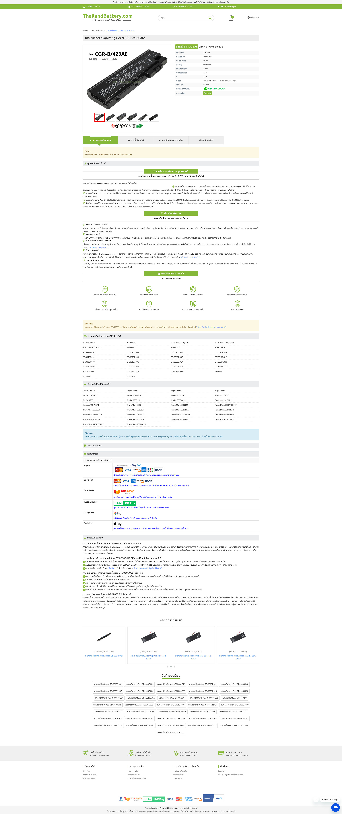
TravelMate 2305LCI (91, 410)
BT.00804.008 (221, 362)
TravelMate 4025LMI (135, 419)
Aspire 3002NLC (178, 395)
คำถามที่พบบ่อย (134, 775)
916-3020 (175, 347)
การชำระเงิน (177, 778)
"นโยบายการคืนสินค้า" (99, 247)
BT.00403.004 (133, 352)
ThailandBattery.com (169, 808)
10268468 (131, 342)
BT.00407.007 (177, 357)
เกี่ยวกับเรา (87, 771)
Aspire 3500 (88, 400)
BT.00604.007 (89, 362)
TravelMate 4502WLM (136, 424)
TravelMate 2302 (134, 405)
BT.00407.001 (89, 357)
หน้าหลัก (86, 31)
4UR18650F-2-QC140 (224, 342)
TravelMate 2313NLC (180, 410)
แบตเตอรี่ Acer (97, 31)
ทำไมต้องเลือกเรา (89, 778)
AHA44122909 (89, 352)
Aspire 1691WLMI (134, 395)
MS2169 (218, 371)
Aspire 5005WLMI (178, 400)
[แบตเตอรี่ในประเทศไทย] (108, 21)
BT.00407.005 (133, 357)
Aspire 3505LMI (133, 400)
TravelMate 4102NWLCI (93, 424)
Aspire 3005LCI (221, 395)
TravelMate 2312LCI (135, 410)
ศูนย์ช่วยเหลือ (133, 771)
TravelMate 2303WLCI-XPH (226, 405)
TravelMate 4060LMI (180, 419)
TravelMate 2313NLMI (224, 410)
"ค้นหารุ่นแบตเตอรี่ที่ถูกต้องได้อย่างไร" (148, 568)
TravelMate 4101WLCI (224, 419)
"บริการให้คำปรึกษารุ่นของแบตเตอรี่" (211, 327)
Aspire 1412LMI (89, 390)
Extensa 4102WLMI (223, 400)
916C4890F (220, 347)
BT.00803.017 (177, 362)
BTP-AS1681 (88, 371)
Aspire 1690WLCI (90, 395)
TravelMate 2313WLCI (92, 414)
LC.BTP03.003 (133, 371)
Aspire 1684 (220, 390)
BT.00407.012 (221, 357)
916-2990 (131, 347)
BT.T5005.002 (221, 366)
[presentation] (100, 140)
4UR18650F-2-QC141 (92, 347)
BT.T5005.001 (177, 366)
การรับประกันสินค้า (90, 775)
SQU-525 (131, 376)
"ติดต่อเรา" (112, 568)
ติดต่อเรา (221, 771)
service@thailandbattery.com (232, 775)
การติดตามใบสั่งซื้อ (180, 771)
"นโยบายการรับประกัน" (190, 257)
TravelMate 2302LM (179, 405)
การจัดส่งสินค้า (178, 775)
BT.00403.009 (177, 352)
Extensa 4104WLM (91, 405)
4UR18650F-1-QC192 (180, 342)
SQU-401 (87, 376)
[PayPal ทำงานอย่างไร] (213, 802)
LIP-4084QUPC (177, 371)
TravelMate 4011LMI (91, 419)
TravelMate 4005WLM (224, 414)
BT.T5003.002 (133, 366)
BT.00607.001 (133, 362)
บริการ (253, 17)
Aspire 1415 (132, 390)
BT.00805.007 (89, 366)
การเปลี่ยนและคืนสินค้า (137, 778)
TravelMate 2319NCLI (136, 414)
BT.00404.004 (221, 352)
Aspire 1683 (176, 390)
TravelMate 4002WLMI (180, 414)
